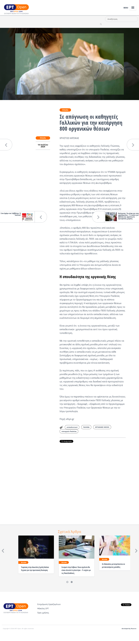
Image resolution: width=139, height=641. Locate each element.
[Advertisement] (93, 480)
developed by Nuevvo (129, 628)
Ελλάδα (65, 110)
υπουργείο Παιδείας (68, 431)
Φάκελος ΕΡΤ (43, 608)
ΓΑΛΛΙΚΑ (86, 427)
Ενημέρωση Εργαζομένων (49, 604)
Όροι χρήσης (43, 612)
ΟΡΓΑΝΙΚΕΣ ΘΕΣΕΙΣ (102, 427)
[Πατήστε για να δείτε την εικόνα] (69, 63)
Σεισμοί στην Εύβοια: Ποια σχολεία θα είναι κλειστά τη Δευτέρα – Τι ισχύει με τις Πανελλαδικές (76, 570)
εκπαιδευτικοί (72, 427)
